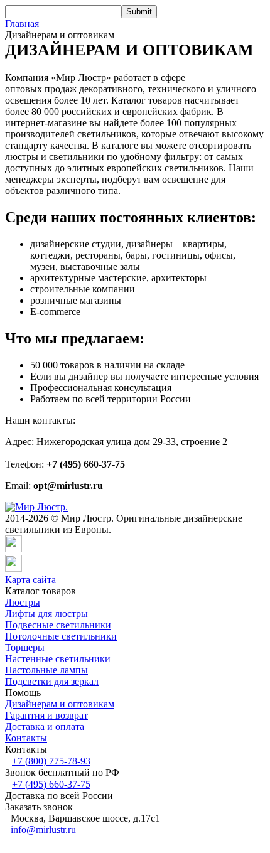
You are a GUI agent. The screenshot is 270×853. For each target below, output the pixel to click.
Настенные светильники (58, 658)
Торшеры (25, 647)
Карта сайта (30, 579)
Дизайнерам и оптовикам (59, 704)
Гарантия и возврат (46, 715)
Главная (22, 23)
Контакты (26, 737)
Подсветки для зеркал (52, 681)
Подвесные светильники (58, 625)
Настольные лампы (46, 670)
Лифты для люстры (46, 613)
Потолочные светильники (61, 636)
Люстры (22, 602)
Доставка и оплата (44, 726)
